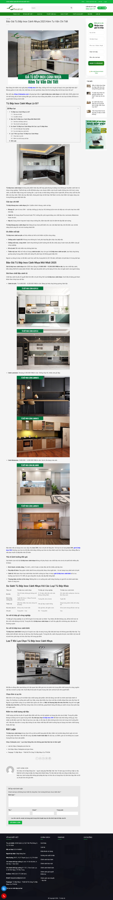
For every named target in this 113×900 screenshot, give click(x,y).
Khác (83, 1)
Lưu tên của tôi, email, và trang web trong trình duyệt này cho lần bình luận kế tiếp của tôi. (38, 818)
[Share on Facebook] (36, 758)
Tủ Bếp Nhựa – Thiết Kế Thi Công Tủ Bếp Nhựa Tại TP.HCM (32, 752)
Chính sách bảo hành (47, 859)
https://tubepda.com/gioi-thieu (23, 749)
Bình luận (11, 795)
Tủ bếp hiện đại (51, 14)
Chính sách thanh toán (47, 868)
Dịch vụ (39, 14)
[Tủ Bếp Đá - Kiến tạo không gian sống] (15, 8)
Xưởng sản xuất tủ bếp (48, 855)
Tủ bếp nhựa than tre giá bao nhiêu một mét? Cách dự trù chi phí (98, 95)
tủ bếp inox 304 (48, 718)
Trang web (60, 810)
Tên (10, 810)
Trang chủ (16, 14)
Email (34, 810)
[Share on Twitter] (40, 758)
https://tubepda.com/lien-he (21, 746)
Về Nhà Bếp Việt (28, 14)
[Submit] (71, 7)
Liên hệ (100, 1)
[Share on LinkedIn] (49, 758)
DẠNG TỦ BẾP (64, 14)
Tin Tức (90, 14)
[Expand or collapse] (78, 108)
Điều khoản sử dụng (47, 851)
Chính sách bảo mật (91, 1)
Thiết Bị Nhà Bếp (78, 14)
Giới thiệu (43, 843)
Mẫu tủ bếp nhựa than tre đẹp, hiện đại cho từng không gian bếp (98, 87)
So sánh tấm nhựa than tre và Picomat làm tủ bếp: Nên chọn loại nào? (98, 104)
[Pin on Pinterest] (46, 758)
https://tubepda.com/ (21, 94)
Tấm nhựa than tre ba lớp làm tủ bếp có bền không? (98, 112)
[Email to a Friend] (43, 758)
